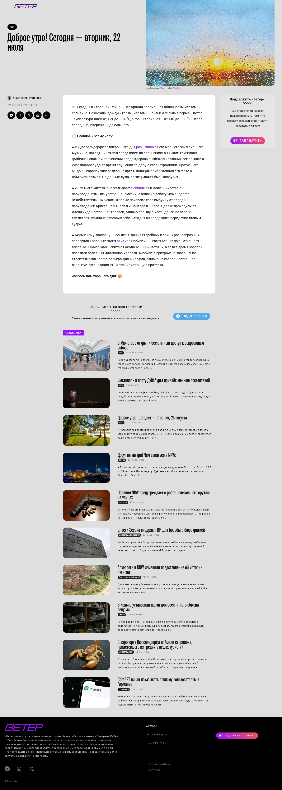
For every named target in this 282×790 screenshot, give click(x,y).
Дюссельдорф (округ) (129, 535)
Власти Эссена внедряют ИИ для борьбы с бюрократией (161, 530)
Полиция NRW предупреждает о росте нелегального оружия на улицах (163, 495)
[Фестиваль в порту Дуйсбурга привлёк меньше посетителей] (86, 393)
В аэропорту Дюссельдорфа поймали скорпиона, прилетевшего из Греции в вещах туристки (155, 644)
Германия (124, 689)
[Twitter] (29, 115)
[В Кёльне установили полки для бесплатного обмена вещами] (86, 617)
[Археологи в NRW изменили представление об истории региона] (86, 580)
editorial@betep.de (156, 734)
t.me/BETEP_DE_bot (156, 743)
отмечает (124, 241)
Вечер (122, 460)
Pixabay (176, 88)
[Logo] (25, 6)
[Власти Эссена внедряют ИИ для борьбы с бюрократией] (86, 543)
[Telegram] (11, 115)
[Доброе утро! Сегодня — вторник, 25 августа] (86, 430)
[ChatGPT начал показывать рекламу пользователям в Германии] (86, 692)
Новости (123, 502)
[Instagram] (19, 768)
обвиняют (141, 188)
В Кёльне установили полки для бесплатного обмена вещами (158, 607)
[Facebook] (20, 115)
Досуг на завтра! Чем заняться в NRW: (147, 455)
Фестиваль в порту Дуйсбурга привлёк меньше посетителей (164, 380)
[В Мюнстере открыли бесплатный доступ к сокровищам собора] (86, 355)
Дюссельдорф (126, 652)
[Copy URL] (46, 115)
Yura (162, 88)
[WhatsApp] (38, 115)
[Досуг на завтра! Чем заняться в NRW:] (86, 468)
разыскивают (147, 147)
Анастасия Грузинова (27, 97)
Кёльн (122, 614)
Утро (12, 27)
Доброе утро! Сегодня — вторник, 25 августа (152, 417)
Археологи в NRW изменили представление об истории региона (160, 569)
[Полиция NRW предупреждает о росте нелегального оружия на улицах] (86, 505)
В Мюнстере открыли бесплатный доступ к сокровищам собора (161, 345)
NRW (121, 353)
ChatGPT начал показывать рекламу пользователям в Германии (158, 681)
